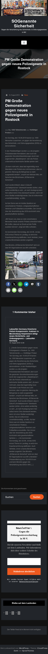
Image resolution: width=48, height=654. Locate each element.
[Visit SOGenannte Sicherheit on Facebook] (6, 613)
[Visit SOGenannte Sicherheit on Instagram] (19, 613)
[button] (8, 284)
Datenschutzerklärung (28, 581)
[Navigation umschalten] (24, 43)
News (26, 95)
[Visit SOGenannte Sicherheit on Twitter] (13, 613)
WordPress (24, 648)
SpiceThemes (28, 650)
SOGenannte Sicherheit (24, 23)
